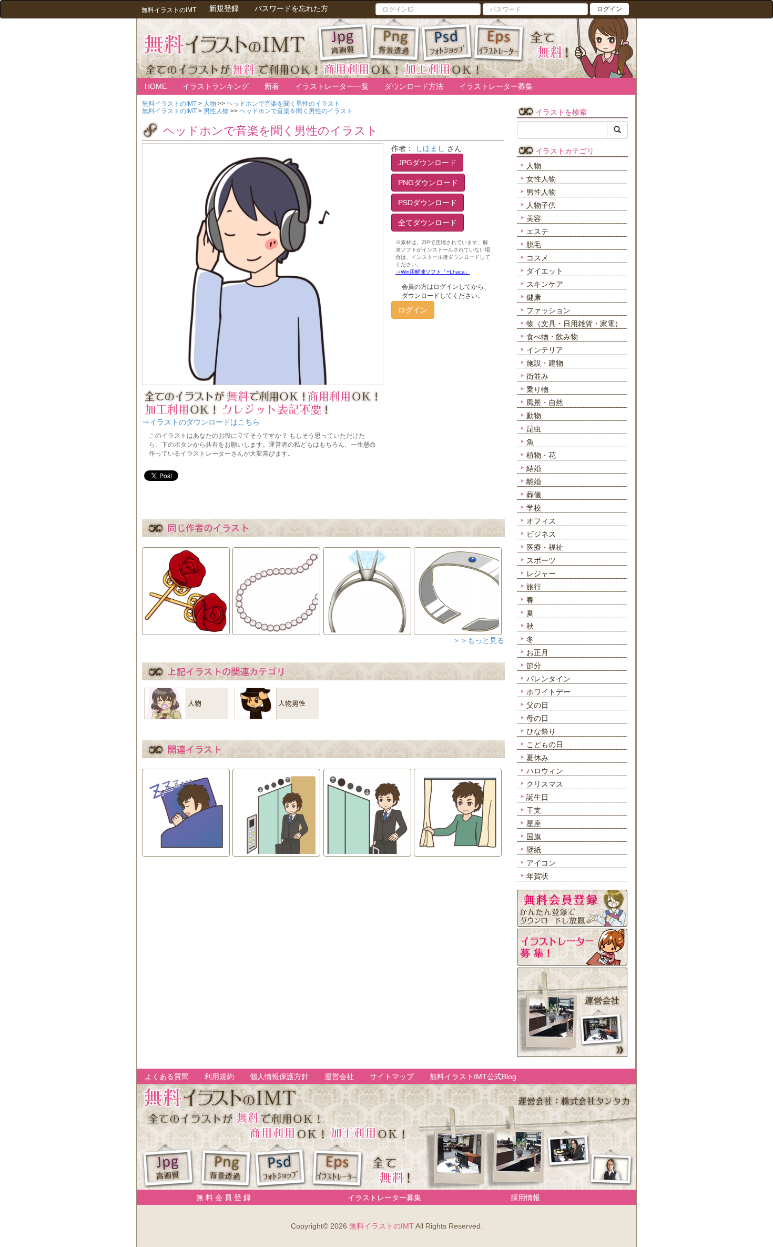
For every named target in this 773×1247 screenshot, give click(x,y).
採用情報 (525, 1197)
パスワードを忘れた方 (291, 8)
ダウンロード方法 (413, 86)
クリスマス (544, 784)
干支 (533, 810)
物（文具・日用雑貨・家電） (574, 323)
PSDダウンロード (427, 202)
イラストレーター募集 (496, 86)
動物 (533, 415)
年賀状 (537, 876)
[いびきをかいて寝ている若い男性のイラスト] (186, 809)
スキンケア (544, 284)
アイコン (541, 863)
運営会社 (339, 1076)
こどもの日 (544, 744)
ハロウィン (544, 771)
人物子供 (541, 205)
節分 (533, 665)
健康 (533, 297)
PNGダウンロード (428, 182)
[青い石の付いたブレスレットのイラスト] (458, 588)
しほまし (430, 148)
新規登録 (224, 8)
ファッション (548, 310)
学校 (533, 508)
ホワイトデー (548, 692)
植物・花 (541, 455)
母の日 (537, 718)
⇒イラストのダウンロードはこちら (201, 422)
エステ (537, 231)
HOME (156, 86)
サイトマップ (392, 1076)
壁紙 (533, 850)
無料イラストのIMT (381, 1226)
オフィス (541, 521)
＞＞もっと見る (478, 640)
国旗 (533, 836)
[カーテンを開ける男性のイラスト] (458, 809)
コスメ (537, 258)
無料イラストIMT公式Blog (473, 1076)
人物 (533, 166)
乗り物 (537, 389)
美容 (533, 218)
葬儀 (533, 494)
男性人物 (541, 192)
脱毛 (533, 244)
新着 (272, 86)
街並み (537, 376)
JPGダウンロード (427, 162)
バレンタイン (548, 679)
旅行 (533, 586)
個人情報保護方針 (279, 1076)
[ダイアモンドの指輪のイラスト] (367, 588)
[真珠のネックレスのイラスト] (276, 588)
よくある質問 (167, 1076)
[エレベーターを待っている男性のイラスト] (367, 809)
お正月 (537, 652)
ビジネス (541, 534)
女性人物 (541, 179)
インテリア (544, 350)
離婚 (533, 481)
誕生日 (537, 797)
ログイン (609, 9)
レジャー (541, 573)
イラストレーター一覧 (332, 86)
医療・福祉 (544, 547)
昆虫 (533, 429)
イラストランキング (215, 86)
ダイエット (544, 271)
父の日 (537, 705)
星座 (533, 823)
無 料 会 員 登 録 (220, 1197)
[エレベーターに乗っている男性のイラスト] (276, 809)
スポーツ (541, 560)
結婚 (533, 468)
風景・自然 (544, 402)
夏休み (537, 757)
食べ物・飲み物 (552, 337)
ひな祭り (541, 731)
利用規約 (219, 1076)
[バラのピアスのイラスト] (186, 588)
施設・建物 (544, 363)
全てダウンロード (427, 222)
